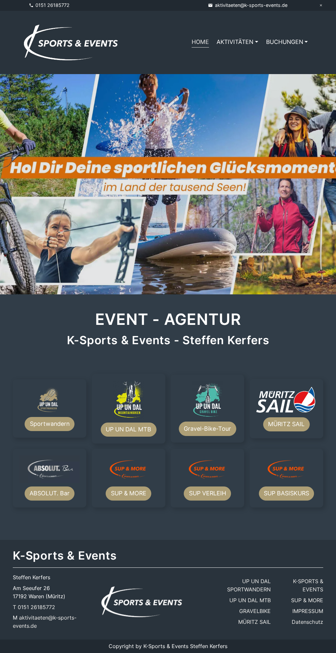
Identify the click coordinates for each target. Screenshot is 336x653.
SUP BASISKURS (286, 493)
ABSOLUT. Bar (50, 493)
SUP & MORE (128, 493)
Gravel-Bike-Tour (207, 428)
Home (200, 41)
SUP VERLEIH (207, 493)
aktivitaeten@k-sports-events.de (251, 5)
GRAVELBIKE (255, 611)
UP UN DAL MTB (128, 429)
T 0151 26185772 (34, 607)
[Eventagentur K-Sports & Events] (142, 601)
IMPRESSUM (307, 611)
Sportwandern (50, 423)
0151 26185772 (52, 5)
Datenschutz (307, 622)
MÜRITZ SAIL (286, 424)
